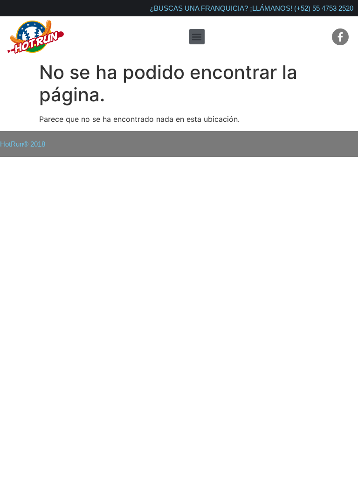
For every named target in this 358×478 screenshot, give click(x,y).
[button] (197, 36)
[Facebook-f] (340, 36)
